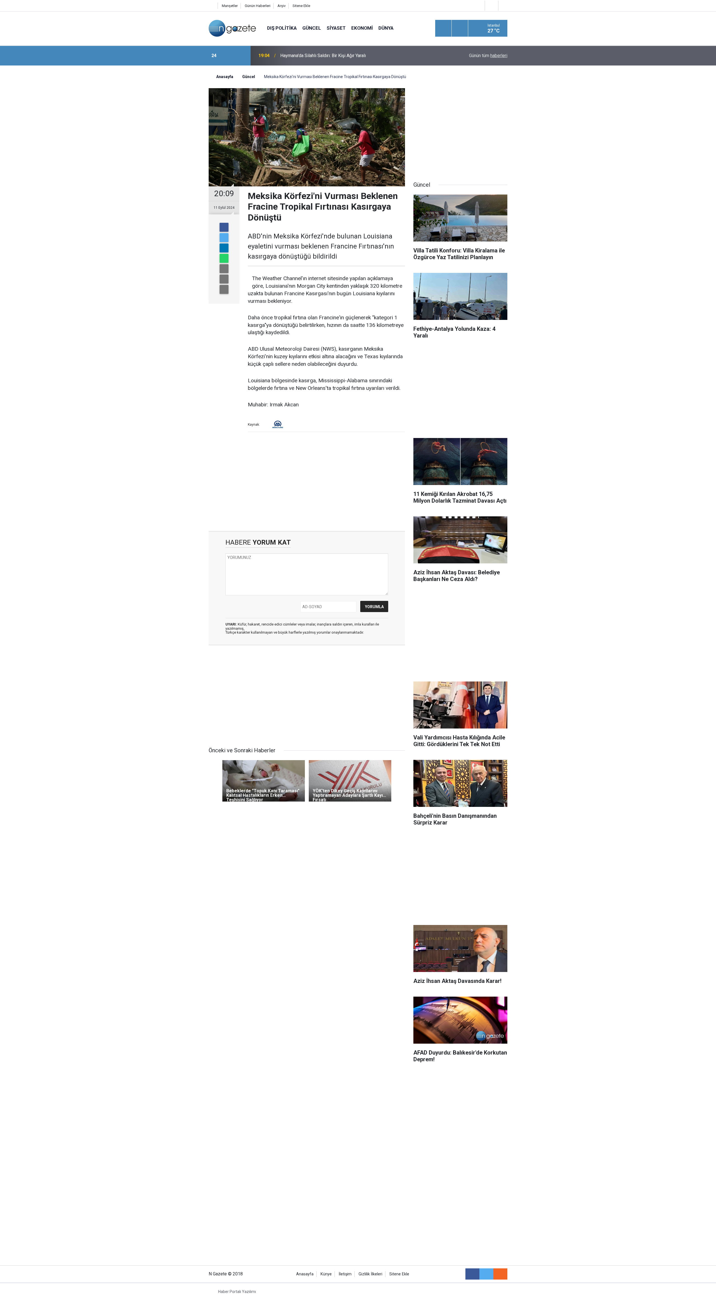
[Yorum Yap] (224, 289)
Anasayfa (305, 1274)
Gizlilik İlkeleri (370, 1274)
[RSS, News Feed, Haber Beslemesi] (500, 1274)
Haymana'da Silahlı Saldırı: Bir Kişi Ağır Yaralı (323, 55)
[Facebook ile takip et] (472, 1274)
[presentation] (229, 55)
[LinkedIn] (224, 247)
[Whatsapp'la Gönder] (224, 258)
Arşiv (281, 6)
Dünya (386, 28)
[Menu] (443, 28)
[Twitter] (224, 237)
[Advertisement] (162, 164)
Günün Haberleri (257, 6)
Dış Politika (282, 28)
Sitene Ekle (301, 6)
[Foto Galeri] (504, 5)
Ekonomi (362, 28)
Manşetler (230, 6)
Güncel (311, 28)
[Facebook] (224, 227)
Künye (326, 1274)
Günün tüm (488, 55)
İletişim (345, 1274)
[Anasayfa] (212, 6)
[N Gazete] (232, 28)
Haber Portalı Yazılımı (237, 1291)
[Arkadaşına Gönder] (224, 268)
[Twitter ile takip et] (486, 1274)
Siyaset (336, 28)
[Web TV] (491, 5)
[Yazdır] (224, 279)
